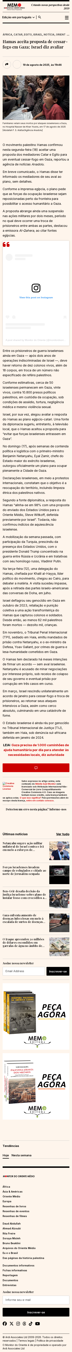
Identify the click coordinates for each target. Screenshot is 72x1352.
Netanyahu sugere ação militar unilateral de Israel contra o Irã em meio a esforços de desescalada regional (23, 846)
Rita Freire (9, 1233)
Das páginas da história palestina (23, 1258)
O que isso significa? (30, 797)
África (7, 34)
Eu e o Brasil (10, 1252)
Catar (18, 34)
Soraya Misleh (11, 1238)
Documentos (10, 1280)
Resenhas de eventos (16, 1211)
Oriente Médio (11, 1196)
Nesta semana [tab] (21, 1155)
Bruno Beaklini (11, 1243)
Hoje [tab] (6, 1155)
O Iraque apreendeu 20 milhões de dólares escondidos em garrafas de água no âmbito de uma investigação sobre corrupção (23, 943)
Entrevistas (9, 1285)
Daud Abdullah (12, 1223)
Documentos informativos (18, 1265)
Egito (28, 34)
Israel (37, 34)
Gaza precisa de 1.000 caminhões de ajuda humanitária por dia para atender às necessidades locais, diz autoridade (36, 750)
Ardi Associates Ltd (13, 1348)
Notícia (49, 34)
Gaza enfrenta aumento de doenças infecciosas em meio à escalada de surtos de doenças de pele (23, 919)
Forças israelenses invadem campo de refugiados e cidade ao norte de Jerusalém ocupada (24, 871)
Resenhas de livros (14, 1206)
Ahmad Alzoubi (12, 1228)
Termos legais (26, 1340)
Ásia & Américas (13, 1191)
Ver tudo (62, 834)
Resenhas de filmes (15, 1216)
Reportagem (10, 1275)
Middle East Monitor (45, 784)
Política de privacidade (50, 1340)
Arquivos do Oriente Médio (19, 1248)
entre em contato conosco (40, 800)
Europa (7, 1201)
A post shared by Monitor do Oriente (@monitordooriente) (37, 340)
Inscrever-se (58, 971)
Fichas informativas (15, 1270)
